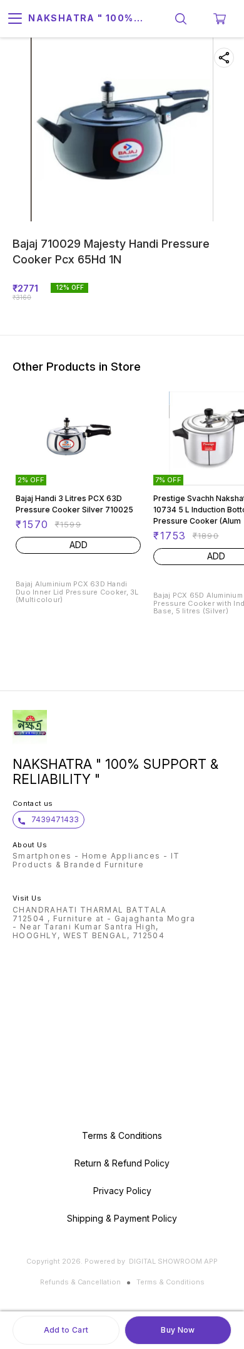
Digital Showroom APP (173, 1261)
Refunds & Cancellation (80, 1282)
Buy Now (178, 1330)
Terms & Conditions (170, 1282)
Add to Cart (66, 1330)
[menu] (15, 19)
